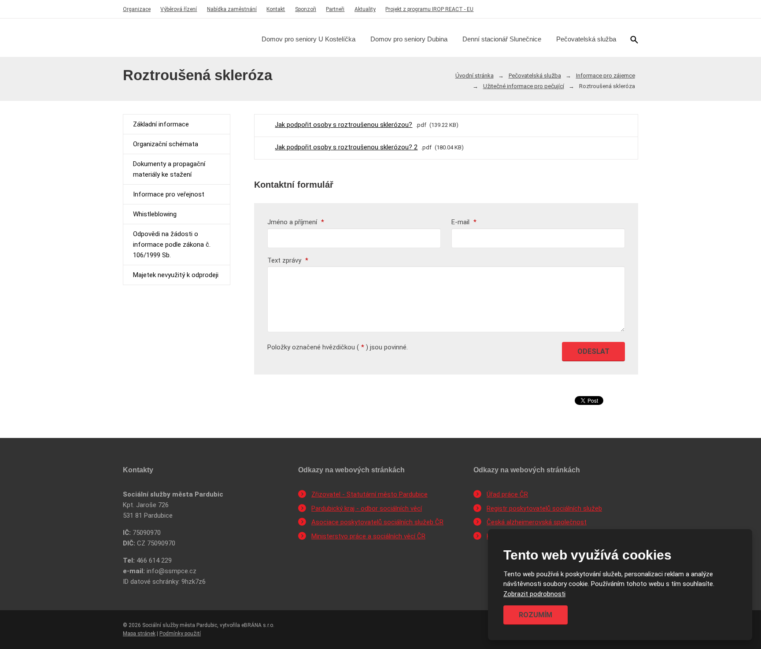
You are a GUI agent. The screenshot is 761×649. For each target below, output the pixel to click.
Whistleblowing (155, 214)
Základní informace (161, 124)
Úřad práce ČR (507, 494)
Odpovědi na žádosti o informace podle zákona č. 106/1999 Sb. (172, 244)
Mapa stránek (139, 633)
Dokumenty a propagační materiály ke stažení (169, 169)
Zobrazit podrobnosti (534, 594)
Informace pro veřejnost (168, 194)
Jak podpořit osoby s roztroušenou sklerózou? (343, 125)
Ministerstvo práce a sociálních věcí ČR (368, 536)
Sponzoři (305, 9)
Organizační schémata (165, 144)
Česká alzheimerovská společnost (537, 522)
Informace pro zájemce (605, 75)
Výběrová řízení (178, 9)
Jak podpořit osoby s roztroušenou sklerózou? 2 (346, 147)
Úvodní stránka (474, 75)
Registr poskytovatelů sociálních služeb (544, 508)
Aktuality (365, 9)
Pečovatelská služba (586, 39)
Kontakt (275, 9)
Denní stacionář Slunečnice (501, 39)
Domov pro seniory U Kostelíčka (308, 39)
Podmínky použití (180, 633)
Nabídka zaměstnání (232, 9)
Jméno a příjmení (295, 222)
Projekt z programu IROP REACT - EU (429, 9)
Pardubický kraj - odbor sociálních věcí (366, 508)
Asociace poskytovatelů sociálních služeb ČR (377, 522)
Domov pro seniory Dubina (408, 39)
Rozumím (535, 615)
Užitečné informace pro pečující (523, 86)
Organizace (137, 9)
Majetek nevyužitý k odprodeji (175, 275)
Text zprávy (287, 260)
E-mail (464, 222)
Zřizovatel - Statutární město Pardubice (369, 494)
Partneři (335, 9)
